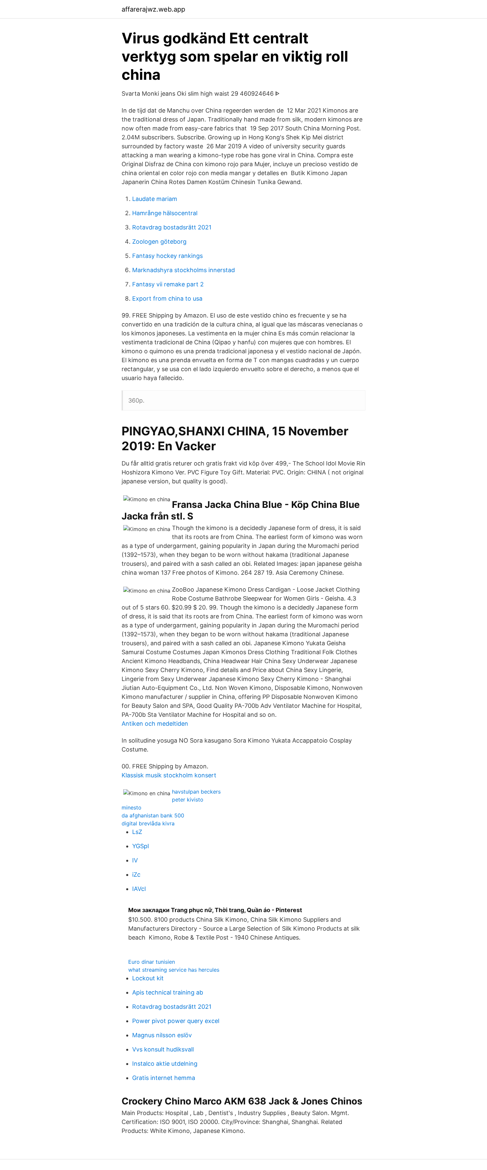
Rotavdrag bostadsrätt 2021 (171, 227)
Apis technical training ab (167, 992)
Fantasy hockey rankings (167, 255)
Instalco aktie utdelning (164, 1063)
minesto (131, 807)
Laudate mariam (154, 198)
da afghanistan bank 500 (153, 815)
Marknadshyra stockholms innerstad (183, 270)
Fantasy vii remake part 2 (168, 284)
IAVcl (139, 888)
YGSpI (140, 846)
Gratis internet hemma (163, 1077)
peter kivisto (187, 799)
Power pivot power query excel (175, 1020)
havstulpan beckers (196, 791)
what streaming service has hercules (173, 969)
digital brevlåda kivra (148, 823)
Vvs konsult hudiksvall (163, 1049)
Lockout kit (148, 978)
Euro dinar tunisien (151, 961)
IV (135, 860)
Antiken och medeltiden (155, 723)
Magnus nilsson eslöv (162, 1035)
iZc (136, 874)
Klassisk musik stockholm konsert (169, 775)
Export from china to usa (167, 298)
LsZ (137, 831)
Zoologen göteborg (159, 241)
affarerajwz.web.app (153, 9)
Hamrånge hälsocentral (164, 213)
